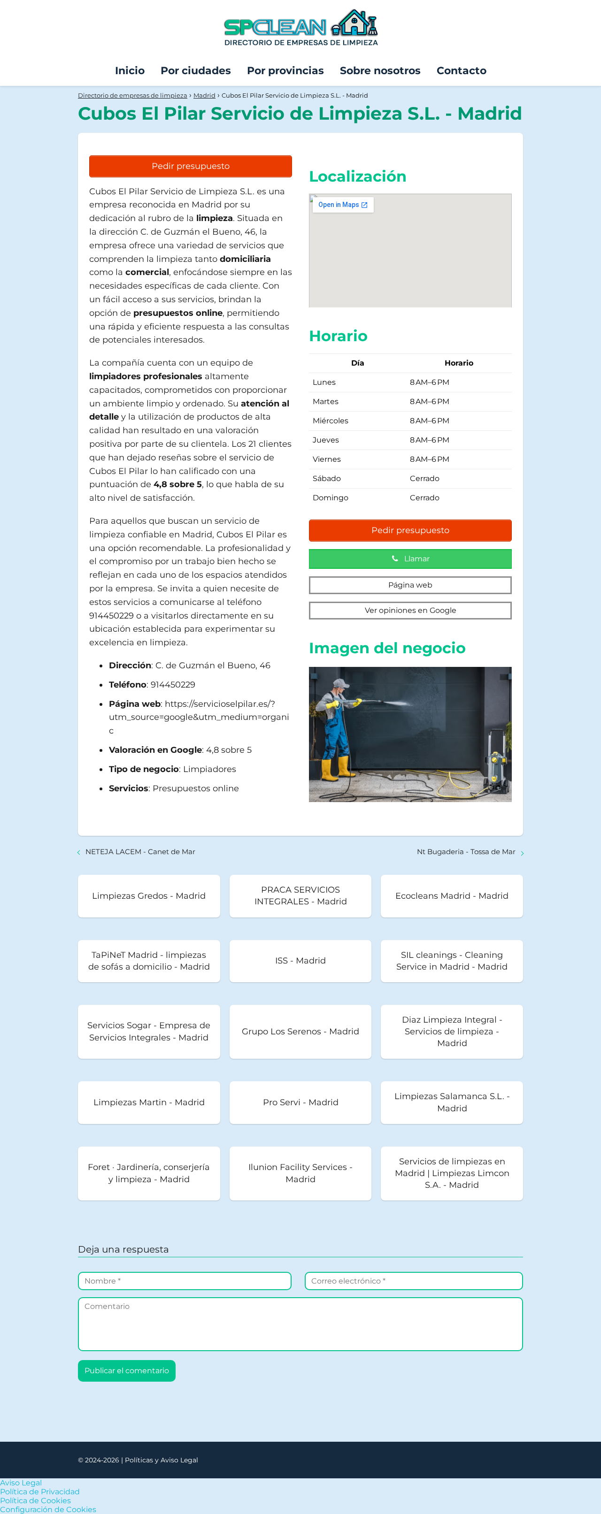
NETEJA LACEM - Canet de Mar (140, 851)
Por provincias (285, 70)
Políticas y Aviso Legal (161, 1460)
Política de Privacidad (40, 1491)
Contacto (461, 70)
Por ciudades (196, 70)
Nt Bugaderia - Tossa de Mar (466, 851)
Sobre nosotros (380, 70)
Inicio (130, 70)
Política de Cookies (35, 1500)
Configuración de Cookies (48, 1509)
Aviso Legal (21, 1482)
